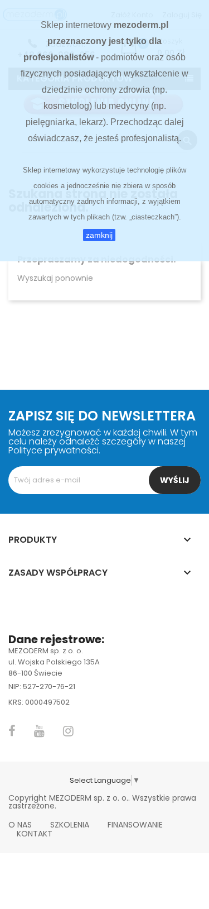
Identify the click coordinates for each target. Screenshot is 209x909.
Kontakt (34, 834)
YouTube (39, 731)
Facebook (12, 731)
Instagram (68, 731)
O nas (20, 825)
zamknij (99, 235)
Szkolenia (69, 825)
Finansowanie (135, 825)
